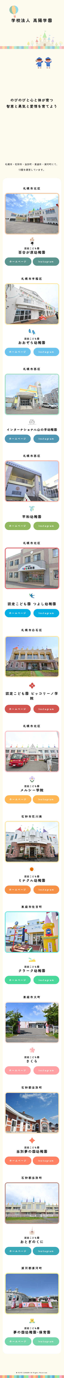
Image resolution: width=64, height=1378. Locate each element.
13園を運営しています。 (32, 169)
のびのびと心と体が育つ (32, 99)
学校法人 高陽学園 (32, 20)
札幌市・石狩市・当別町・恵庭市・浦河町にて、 (32, 164)
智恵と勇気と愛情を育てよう (32, 106)
